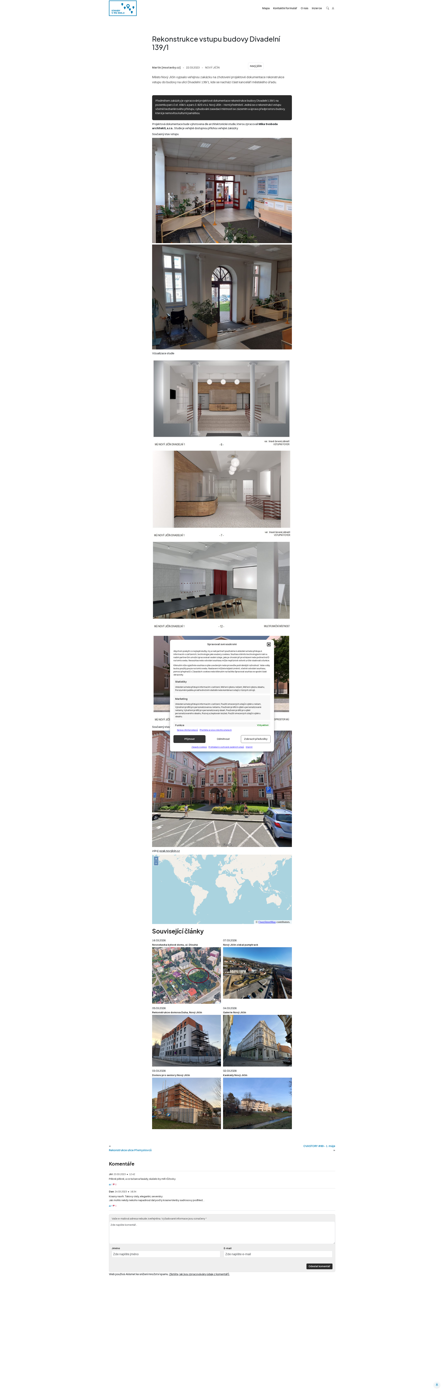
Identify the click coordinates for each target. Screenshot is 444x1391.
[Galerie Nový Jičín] (257, 1041)
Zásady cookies (199, 747)
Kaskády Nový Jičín (235, 1075)
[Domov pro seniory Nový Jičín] (186, 1103)
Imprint (249, 747)
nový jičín (256, 66)
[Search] (327, 8)
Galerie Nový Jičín (234, 1012)
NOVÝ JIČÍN (212, 67)
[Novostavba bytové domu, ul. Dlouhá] (186, 975)
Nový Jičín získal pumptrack (240, 944)
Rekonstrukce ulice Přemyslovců (130, 1150)
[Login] (333, 8)
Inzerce (317, 8)
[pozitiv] (110, 1184)
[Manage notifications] (437, 1385)
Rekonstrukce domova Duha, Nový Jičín (177, 1012)
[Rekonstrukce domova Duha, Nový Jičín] (186, 1041)
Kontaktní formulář (285, 8)
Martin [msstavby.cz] (166, 67)
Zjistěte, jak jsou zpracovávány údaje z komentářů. (199, 1274)
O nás (304, 8)
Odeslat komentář (319, 1266)
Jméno (116, 1248)
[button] (269, 644)
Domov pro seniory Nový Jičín (171, 1075)
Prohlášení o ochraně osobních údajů (226, 747)
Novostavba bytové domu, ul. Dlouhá (175, 944)
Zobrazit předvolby (255, 739)
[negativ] (114, 1184)
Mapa (266, 8)
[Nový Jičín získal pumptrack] (257, 973)
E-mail (228, 1248)
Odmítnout (223, 739)
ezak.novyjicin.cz (169, 851)
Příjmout (189, 739)
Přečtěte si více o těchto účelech (216, 730)
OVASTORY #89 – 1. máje (319, 1146)
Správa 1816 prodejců (187, 730)
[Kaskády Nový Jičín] (257, 1103)
